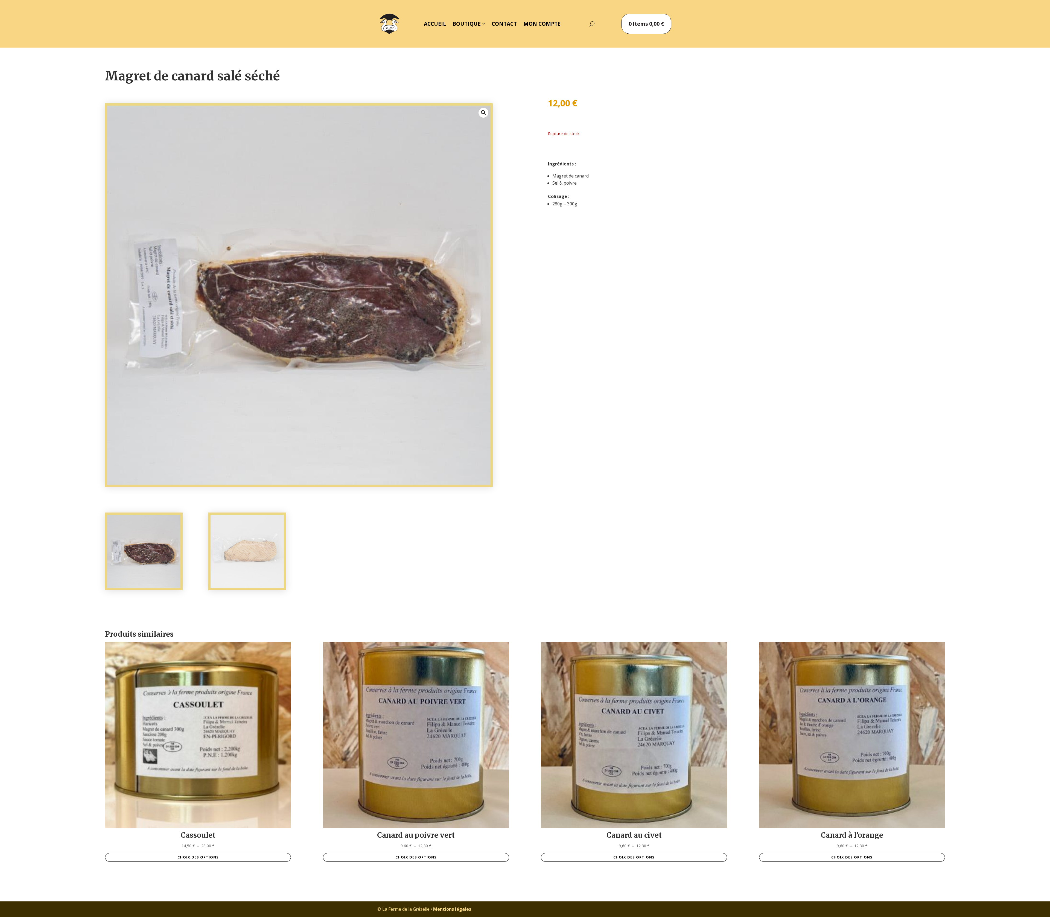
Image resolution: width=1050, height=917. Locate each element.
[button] (483, 113)
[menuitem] (435, 24)
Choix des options (198, 857)
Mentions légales (452, 909)
